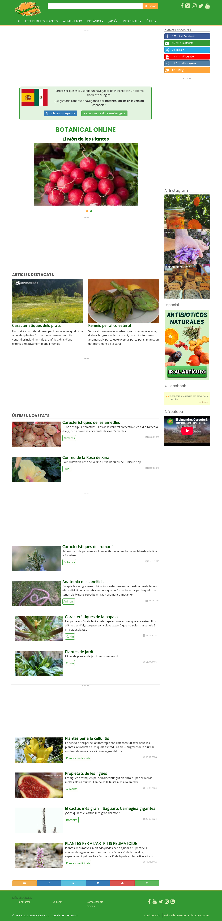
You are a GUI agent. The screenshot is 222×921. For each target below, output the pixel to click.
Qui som (57, 901)
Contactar (24, 901)
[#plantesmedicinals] (187, 286)
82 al (177, 70)
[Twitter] (160, 902)
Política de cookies (198, 915)
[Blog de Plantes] (172, 902)
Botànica (94, 21)
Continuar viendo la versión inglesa (105, 113)
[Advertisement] (86, 56)
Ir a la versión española (61, 113)
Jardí (112, 21)
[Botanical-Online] (28, 8)
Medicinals (131, 21)
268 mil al (183, 36)
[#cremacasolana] (187, 217)
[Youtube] (154, 902)
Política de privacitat (175, 915)
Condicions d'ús (153, 915)
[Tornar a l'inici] (19, 21)
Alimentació (72, 21)
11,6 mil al (183, 56)
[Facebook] (149, 902)
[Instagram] (167, 902)
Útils (150, 21)
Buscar (151, 6)
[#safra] (187, 252)
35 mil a (182, 43)
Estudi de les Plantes (41, 21)
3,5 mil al (178, 49)
